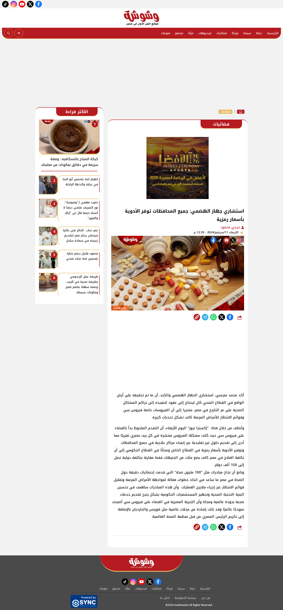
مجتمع (179, 33)
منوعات (165, 33)
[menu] (19, 33)
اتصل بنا (165, 598)
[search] (8, 33)
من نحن (205, 598)
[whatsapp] (197, 317)
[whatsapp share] (213, 317)
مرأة (190, 33)
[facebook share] (230, 317)
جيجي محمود (230, 227)
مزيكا (235, 33)
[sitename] (141, 563)
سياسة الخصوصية (185, 598)
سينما (247, 33)
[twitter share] (221, 317)
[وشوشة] (141, 18)
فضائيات (221, 33)
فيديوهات (204, 33)
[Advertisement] (141, 74)
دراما (259, 33)
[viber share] (205, 317)
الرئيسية (272, 33)
